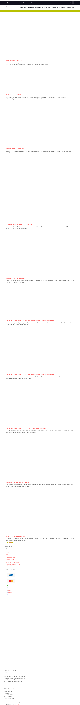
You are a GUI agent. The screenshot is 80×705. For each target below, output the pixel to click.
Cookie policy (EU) (10, 559)
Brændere (32, 7)
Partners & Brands (10, 565)
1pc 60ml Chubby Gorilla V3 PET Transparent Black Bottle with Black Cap (30, 374)
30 (9, 542)
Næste (11, 542)
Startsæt (45, 7)
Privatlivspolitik (22, 2)
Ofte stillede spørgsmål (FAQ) (13, 564)
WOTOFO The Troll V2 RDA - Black (17, 482)
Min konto (8, 2)
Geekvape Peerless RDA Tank (15, 278)
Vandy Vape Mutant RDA (14, 60)
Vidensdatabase (46, 2)
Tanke (73, 7)
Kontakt (27, 2)
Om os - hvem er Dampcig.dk (36, 2)
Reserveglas (63, 7)
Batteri (28, 7)
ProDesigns (17, 704)
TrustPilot (54, 2)
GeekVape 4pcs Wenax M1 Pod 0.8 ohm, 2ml (20, 224)
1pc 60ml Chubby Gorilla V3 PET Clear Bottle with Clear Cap (26, 428)
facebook (52, 2)
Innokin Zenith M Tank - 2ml (15, 148)
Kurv (7, 554)
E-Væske (49, 7)
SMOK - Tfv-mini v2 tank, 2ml (15, 536)
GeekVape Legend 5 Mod (14, 95)
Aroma (25, 7)
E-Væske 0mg (54, 7)
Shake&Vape (69, 7)
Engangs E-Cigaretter (39, 7)
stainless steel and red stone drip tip (25, 11)
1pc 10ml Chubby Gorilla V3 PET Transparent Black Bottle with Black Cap (30, 320)
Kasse (7, 552)
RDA (59, 7)
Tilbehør (21, 7)
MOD (57, 7)
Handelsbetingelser (14, 2)
